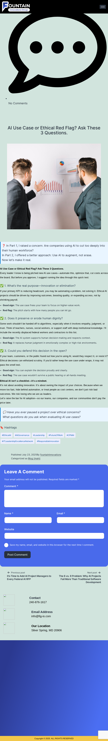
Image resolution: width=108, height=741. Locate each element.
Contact (34, 598)
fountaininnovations (50, 454)
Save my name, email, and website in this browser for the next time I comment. (52, 544)
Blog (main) (34, 458)
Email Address (42, 612)
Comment (11, 486)
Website (9, 529)
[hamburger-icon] (103, 7)
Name (8, 513)
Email (61, 513)
